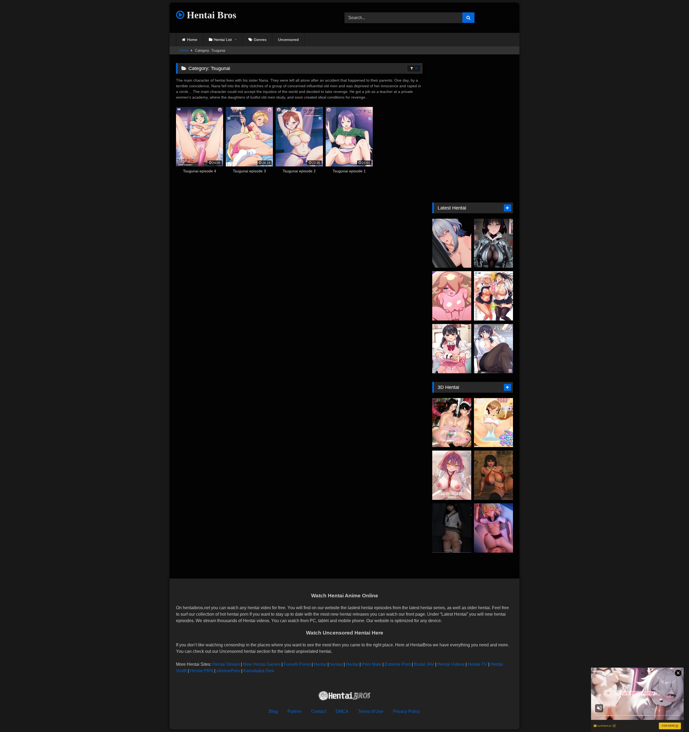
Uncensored (288, 39)
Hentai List (223, 39)
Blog (273, 711)
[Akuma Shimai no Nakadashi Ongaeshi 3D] (451, 422)
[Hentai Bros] (344, 696)
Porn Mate (371, 664)
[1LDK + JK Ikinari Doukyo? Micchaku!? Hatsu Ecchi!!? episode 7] (451, 348)
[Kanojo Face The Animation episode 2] (451, 475)
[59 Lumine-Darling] (493, 528)
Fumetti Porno (297, 664)
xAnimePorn (228, 670)
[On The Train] (451, 528)
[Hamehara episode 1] (493, 348)
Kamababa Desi (258, 670)
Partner (294, 711)
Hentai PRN (201, 670)
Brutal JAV (424, 664)
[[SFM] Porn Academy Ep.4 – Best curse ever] (493, 475)
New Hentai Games (261, 664)
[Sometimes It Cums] (493, 422)
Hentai (320, 664)
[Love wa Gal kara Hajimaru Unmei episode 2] (493, 295)
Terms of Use (370, 711)
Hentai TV (477, 664)
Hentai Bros (210, 15)
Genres (260, 39)
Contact (318, 711)
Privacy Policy (406, 711)
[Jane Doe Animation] (493, 243)
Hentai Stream (226, 664)
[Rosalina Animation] (451, 295)
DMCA (342, 711)
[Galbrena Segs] (451, 243)
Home (192, 39)
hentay (336, 664)
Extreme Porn (398, 664)
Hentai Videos (451, 664)
